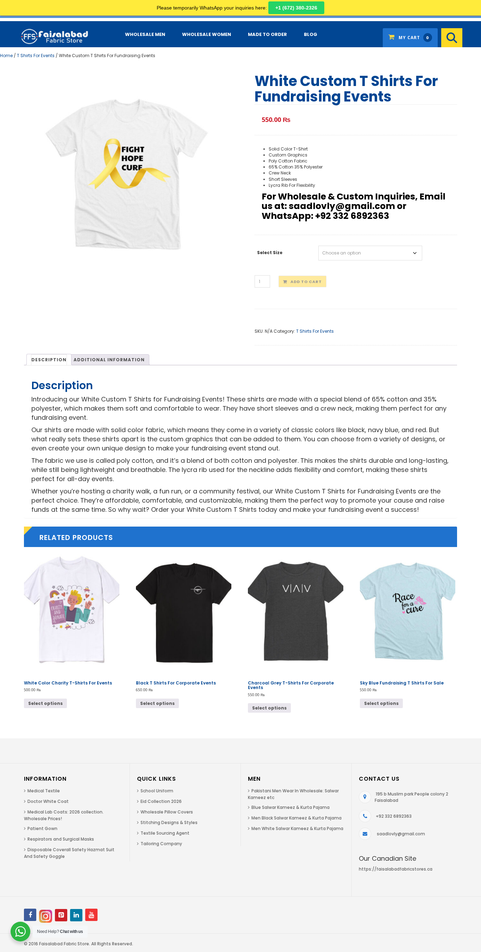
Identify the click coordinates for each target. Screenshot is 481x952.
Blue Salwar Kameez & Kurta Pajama (290, 807)
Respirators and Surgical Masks (60, 839)
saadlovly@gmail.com (401, 834)
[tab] (48, 359)
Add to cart (306, 281)
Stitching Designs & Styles (169, 822)
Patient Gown (42, 828)
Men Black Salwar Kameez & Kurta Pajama (296, 818)
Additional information (109, 360)
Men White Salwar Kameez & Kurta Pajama (297, 828)
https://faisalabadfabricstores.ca (395, 869)
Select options (45, 703)
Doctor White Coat (48, 801)
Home (6, 56)
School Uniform (156, 791)
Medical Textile (43, 791)
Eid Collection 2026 (161, 801)
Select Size (269, 253)
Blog (310, 34)
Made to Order (267, 34)
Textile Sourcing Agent (164, 833)
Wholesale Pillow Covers (166, 812)
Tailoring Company (161, 844)
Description (49, 360)
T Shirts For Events (36, 56)
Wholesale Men (145, 34)
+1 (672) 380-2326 (296, 8)
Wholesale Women (206, 34)
